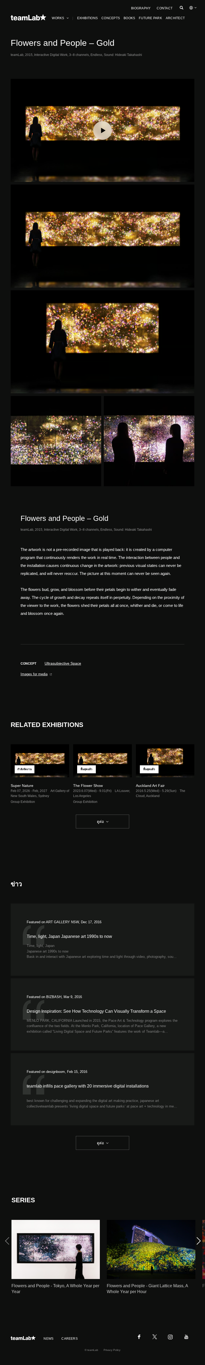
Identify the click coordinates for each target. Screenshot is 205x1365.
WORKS (58, 18)
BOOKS (129, 18)
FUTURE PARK (150, 18)
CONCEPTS (110, 18)
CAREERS (69, 1339)
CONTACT (164, 8)
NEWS (48, 1339)
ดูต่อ (100, 821)
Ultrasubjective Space (63, 663)
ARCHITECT (175, 18)
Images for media (34, 674)
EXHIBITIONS (87, 18)
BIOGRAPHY (141, 8)
